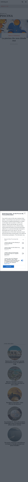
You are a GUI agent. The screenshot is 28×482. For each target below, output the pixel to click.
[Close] (25, 213)
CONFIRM (8, 266)
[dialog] (14, 241)
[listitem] (14, 240)
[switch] (22, 243)
